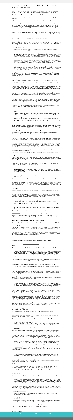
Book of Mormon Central (16, 248)
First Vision (40, 386)
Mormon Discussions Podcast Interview (34, 384)
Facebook (24, 406)
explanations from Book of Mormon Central (31, 244)
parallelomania (17, 348)
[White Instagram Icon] (49, 413)
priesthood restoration (47, 386)
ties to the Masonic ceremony (18, 337)
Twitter (19, 406)
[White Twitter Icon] (33, 413)
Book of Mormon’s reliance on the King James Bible (35, 10)
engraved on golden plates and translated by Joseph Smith (25, 33)
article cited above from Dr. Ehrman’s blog (45, 72)
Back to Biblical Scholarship (17, 411)
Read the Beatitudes (18, 347)
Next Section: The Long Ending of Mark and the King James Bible (24, 408)
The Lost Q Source (25, 69)
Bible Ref (17, 155)
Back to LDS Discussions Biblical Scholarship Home (21, 7)
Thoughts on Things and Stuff (22, 105)
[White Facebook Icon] (16, 413)
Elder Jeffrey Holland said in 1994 (19, 391)
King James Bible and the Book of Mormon (34, 366)
